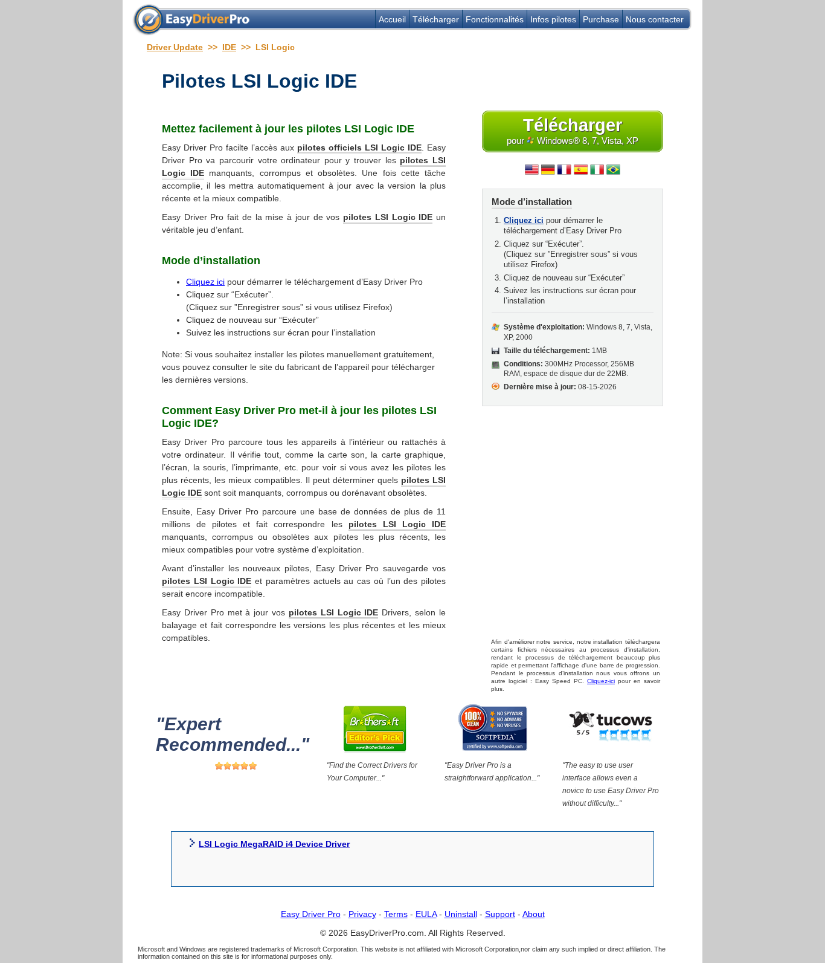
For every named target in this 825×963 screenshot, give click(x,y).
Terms (396, 914)
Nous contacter (655, 19)
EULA (426, 914)
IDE (229, 47)
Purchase (601, 19)
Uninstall (461, 914)
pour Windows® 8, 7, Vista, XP (572, 130)
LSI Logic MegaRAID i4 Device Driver (274, 844)
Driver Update (175, 47)
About (533, 914)
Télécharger (435, 19)
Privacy (362, 914)
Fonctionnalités (495, 19)
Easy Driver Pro (311, 914)
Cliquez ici (205, 282)
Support (500, 914)
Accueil (392, 19)
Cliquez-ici (601, 681)
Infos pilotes (553, 19)
